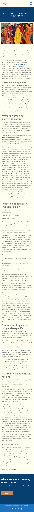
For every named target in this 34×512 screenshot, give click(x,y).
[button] (31, 3)
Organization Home (18, 505)
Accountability (8, 505)
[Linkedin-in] (15, 509)
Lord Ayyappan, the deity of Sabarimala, (13, 85)
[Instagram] (18, 509)
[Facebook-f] (21, 509)
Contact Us (26, 505)
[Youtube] (12, 509)
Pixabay (13, 469)
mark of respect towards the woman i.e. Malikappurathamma (16, 137)
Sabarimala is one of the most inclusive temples (16, 47)
